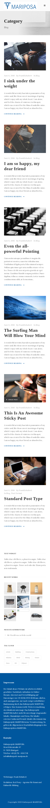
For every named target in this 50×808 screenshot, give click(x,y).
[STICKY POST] (25, 388)
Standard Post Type (23, 498)
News (8, 663)
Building (18, 652)
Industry (8, 657)
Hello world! (26, 635)
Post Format (16, 493)
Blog (38, 76)
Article (8, 652)
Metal (18, 657)
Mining (27, 657)
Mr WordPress (13, 635)
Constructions (30, 652)
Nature (37, 657)
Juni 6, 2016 (9, 76)
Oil (16, 663)
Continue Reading (13, 114)
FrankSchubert (25, 76)
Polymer (24, 663)
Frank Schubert (20, 777)
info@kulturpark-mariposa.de (15, 756)
